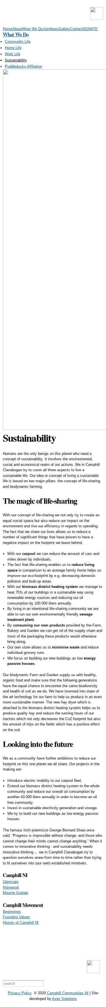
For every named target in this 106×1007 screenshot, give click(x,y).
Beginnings (12, 911)
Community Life (18, 41)
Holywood (11, 887)
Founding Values (16, 917)
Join (46, 29)
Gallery (64, 29)
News (54, 29)
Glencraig (10, 882)
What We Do (32, 29)
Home (7, 29)
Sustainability (16, 60)
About (17, 29)
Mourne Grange (15, 893)
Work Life (12, 54)
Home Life (13, 48)
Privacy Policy (20, 993)
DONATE (90, 29)
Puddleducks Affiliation (23, 66)
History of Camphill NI (21, 922)
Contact (76, 29)
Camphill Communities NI (67, 993)
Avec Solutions (64, 999)
